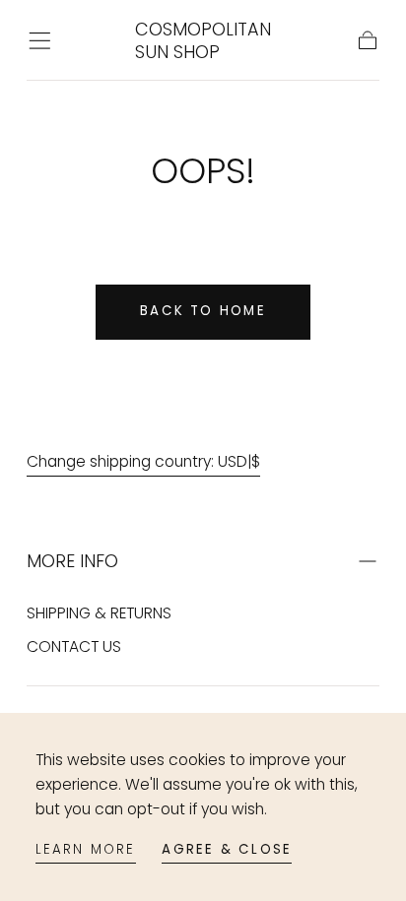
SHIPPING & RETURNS (99, 613)
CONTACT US (74, 646)
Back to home (203, 310)
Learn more (85, 849)
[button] (40, 41)
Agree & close (227, 849)
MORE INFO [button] (72, 560)
